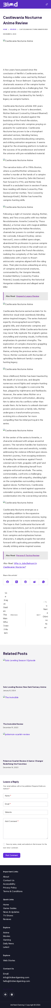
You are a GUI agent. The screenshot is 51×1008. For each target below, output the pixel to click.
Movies (6, 936)
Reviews (7, 919)
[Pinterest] (25, 582)
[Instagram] (12, 994)
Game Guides (9, 908)
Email (8, 804)
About (6, 876)
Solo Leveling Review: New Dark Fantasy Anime (24, 687)
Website (8, 812)
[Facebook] (7, 582)
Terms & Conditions (13, 891)
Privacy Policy (10, 887)
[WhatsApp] (43, 582)
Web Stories (9, 960)
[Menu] (47, 4)
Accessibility (9, 884)
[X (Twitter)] (16, 582)
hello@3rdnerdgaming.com (16, 981)
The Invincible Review (13, 724)
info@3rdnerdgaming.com (16, 977)
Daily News (8, 943)
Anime (6, 932)
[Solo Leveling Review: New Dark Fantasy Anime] (25, 671)
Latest (6, 947)
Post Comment (12, 855)
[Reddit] (34, 582)
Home (6, 904)
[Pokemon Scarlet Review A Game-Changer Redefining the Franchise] (25, 745)
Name (8, 796)
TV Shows (8, 915)
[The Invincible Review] (25, 708)
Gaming (7, 939)
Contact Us (8, 880)
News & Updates (11, 912)
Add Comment (11, 821)
